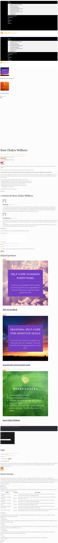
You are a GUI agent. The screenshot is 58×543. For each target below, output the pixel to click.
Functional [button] (2, 512)
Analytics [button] (2, 523)
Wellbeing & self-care (9, 159)
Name (2, 244)
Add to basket (3, 158)
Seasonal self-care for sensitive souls (16, 365)
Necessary (4, 486)
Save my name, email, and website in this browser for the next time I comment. (18, 248)
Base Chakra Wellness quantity (6, 156)
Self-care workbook (10, 309)
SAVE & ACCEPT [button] (3, 539)
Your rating (2, 233)
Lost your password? (4, 461)
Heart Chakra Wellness (11, 420)
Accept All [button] (9, 466)
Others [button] (1, 534)
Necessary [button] (2, 485)
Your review (3, 242)
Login (10, 458)
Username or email (4, 454)
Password (2, 456)
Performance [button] (3, 517)
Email (1, 246)
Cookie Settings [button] (3, 466)
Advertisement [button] (3, 529)
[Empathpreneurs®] (8, 33)
